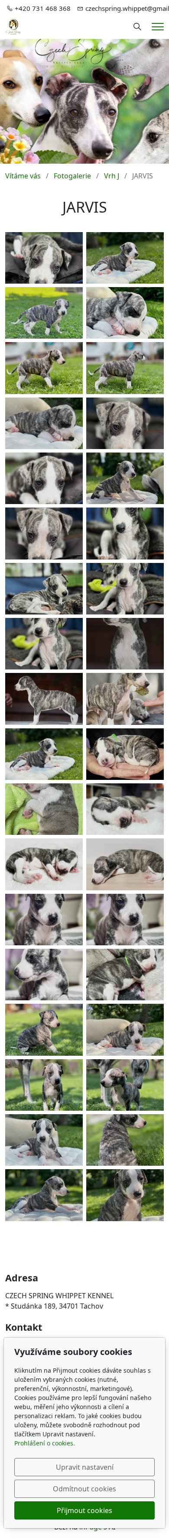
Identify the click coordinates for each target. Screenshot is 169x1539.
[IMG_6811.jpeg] (44, 698)
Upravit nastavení (85, 1467)
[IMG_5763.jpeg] (44, 1085)
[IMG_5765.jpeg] (44, 1029)
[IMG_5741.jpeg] (44, 423)
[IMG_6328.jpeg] (44, 533)
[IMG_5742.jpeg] (125, 313)
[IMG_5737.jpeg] (125, 258)
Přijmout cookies (84, 1510)
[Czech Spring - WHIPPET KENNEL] (13, 26)
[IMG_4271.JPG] (125, 809)
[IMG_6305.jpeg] (44, 588)
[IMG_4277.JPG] (125, 864)
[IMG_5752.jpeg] (125, 368)
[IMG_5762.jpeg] (125, 1085)
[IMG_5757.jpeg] (44, 313)
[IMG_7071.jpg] (125, 698)
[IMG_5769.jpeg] (125, 1195)
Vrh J (111, 176)
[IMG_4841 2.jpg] (44, 919)
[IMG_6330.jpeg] (125, 423)
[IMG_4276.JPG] (44, 864)
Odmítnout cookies (84, 1489)
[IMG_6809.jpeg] (125, 643)
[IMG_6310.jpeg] (125, 533)
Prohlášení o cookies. (44, 1443)
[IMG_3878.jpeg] (44, 809)
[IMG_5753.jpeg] (44, 368)
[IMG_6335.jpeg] (125, 588)
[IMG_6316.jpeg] (44, 258)
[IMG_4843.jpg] (44, 974)
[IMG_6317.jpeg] (44, 478)
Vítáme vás (23, 176)
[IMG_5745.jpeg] (44, 1140)
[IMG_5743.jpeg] (125, 1029)
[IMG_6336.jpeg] (44, 643)
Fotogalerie (72, 176)
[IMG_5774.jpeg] (44, 1195)
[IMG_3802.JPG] (125, 974)
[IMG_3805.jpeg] (125, 754)
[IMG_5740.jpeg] (125, 478)
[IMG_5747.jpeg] (125, 1140)
